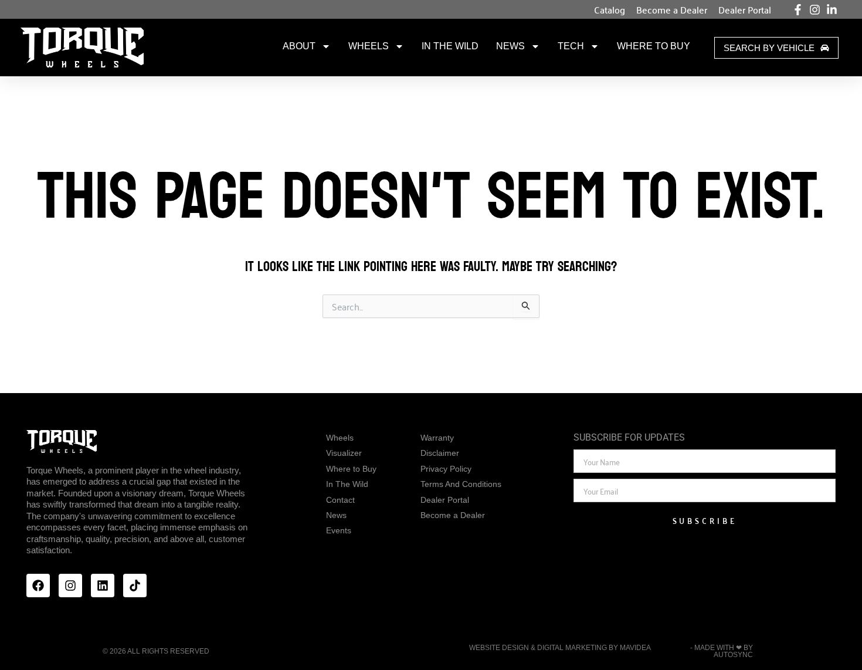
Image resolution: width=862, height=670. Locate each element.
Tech (571, 46)
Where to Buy (653, 46)
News (510, 46)
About (299, 46)
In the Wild (450, 46)
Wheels (368, 46)
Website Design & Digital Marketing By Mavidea (560, 648)
